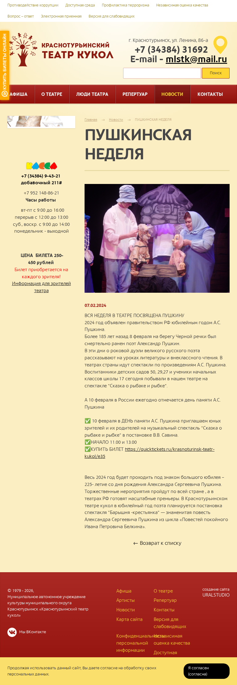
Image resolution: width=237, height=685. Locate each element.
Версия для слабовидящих (112, 16)
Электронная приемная (61, 16)
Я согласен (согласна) (198, 671)
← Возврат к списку (157, 543)
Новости (116, 119)
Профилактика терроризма (125, 5)
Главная (91, 119)
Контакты (164, 609)
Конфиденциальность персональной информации (140, 643)
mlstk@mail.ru (196, 59)
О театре (163, 591)
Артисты (125, 600)
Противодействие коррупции (32, 5)
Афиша (123, 591)
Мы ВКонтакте (32, 632)
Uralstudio (216, 592)
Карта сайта (129, 619)
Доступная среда (80, 5)
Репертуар (165, 600)
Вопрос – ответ (20, 16)
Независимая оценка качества (182, 5)
